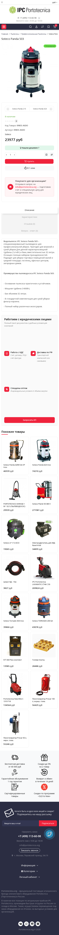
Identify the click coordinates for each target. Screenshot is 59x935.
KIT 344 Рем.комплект (12, 660)
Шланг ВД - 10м (9, 582)
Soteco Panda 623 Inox (41, 465)
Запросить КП (29, 420)
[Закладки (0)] (49, 27)
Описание (29, 210)
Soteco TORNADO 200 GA (42, 621)
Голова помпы (38, 660)
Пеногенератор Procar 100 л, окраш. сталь (43, 700)
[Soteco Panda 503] (29, 71)
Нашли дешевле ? (30, 147)
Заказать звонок (29, 850)
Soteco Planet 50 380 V (41, 504)
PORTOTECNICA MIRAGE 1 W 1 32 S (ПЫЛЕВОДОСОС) (14, 505)
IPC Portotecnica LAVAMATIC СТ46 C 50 (41, 583)
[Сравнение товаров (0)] (43, 27)
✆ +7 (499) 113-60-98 (27, 18)
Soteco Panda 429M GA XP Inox (14, 466)
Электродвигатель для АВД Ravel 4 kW (43, 544)
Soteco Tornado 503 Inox (13, 621)
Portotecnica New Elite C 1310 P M (13, 700)
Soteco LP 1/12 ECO (11, 543)
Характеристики (29, 217)
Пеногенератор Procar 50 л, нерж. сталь (15, 739)
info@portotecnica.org (25, 187)
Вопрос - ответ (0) (29, 230)
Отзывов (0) (29, 224)
